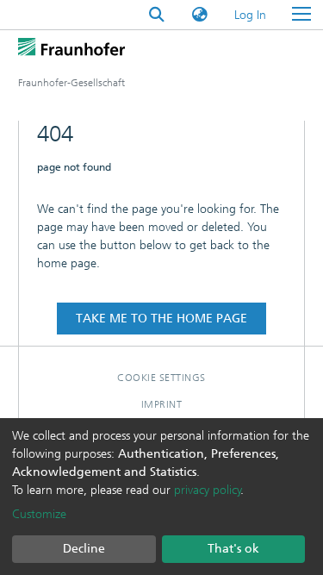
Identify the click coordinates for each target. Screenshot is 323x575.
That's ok (233, 548)
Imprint (162, 404)
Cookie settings (161, 378)
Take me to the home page (161, 318)
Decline (84, 548)
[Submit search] (156, 15)
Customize (39, 514)
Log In (251, 15)
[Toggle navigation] (301, 14)
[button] (199, 15)
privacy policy (207, 490)
